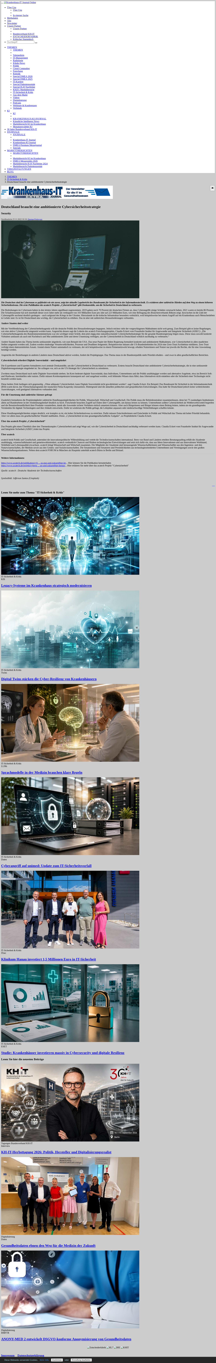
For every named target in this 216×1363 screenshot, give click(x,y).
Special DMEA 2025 (22, 79)
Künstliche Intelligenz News (26, 121)
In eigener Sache (20, 15)
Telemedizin (18, 55)
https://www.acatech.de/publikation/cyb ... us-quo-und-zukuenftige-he (33, 463)
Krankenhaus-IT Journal (24, 140)
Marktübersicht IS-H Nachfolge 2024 (30, 163)
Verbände (17, 108)
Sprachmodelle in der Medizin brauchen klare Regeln (41, 772)
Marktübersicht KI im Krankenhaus (29, 124)
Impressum (8, 1355)
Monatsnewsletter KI (22, 126)
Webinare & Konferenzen (25, 105)
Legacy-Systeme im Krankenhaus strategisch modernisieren (46, 585)
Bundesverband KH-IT (24, 34)
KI (8, 111)
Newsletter (12, 23)
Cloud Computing (21, 68)
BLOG (10, 171)
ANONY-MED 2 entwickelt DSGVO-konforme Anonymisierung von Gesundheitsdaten (66, 1339)
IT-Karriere (18, 81)
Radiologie (18, 60)
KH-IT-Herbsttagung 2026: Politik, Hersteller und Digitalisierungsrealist (56, 1152)
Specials (17, 148)
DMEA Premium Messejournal (27, 145)
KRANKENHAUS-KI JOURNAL (29, 118)
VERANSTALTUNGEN (19, 169)
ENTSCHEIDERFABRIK (25, 36)
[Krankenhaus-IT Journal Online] (20, 2)
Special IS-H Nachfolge (24, 87)
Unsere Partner (14, 26)
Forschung (18, 71)
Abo (9, 20)
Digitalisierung (20, 100)
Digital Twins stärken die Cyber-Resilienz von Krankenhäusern (49, 679)
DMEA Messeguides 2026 (25, 161)
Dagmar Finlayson (35, 219)
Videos (16, 97)
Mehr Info (44, 1360)
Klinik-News (19, 63)
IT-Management (20, 58)
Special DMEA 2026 (22, 76)
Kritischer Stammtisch (23, 39)
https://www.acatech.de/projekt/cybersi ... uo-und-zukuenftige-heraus (33, 465)
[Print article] (213, 485)
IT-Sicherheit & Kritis (23, 92)
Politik (16, 66)
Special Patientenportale (24, 84)
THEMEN (12, 47)
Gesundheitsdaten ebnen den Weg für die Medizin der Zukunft (48, 1245)
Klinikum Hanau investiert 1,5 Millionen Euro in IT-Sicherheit (48, 959)
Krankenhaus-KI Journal (24, 142)
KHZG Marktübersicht (23, 89)
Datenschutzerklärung (30, 1355)
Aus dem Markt (20, 95)
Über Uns (11, 7)
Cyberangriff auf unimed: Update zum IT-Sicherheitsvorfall (46, 866)
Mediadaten (12, 18)
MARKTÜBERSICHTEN (19, 150)
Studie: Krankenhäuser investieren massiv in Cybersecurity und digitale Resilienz (62, 1053)
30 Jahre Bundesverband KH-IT (22, 129)
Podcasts (17, 103)
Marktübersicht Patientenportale (27, 166)
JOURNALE (13, 132)
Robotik (16, 73)
